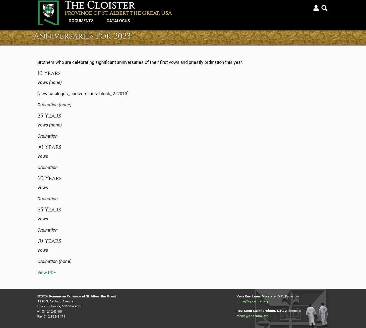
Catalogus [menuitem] (116, 22)
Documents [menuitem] (79, 22)
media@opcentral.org (252, 316)
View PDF (46, 272)
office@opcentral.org (252, 301)
